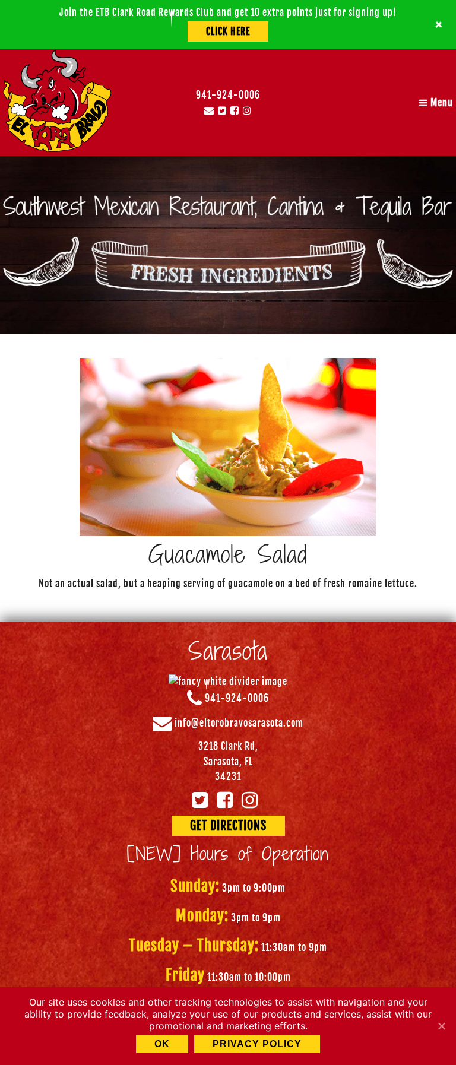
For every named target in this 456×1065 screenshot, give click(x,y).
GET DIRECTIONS (228, 825)
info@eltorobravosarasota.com (239, 724)
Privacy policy (257, 1044)
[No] (441, 1026)
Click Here (228, 31)
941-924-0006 (228, 95)
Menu (440, 103)
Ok (162, 1044)
